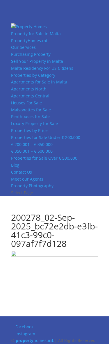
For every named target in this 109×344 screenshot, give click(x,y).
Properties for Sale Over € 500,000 (44, 158)
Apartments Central (30, 96)
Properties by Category (33, 75)
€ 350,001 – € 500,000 (32, 151)
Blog (15, 165)
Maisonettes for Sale (31, 110)
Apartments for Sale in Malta (39, 82)
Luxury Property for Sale (34, 123)
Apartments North (29, 89)
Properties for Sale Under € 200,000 (45, 137)
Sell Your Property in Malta (37, 61)
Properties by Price (29, 130)
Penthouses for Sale (30, 116)
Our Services (23, 47)
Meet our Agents (27, 179)
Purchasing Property (31, 54)
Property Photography (32, 185)
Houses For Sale (26, 103)
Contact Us (21, 172)
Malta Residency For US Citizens (42, 68)
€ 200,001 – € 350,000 (32, 144)
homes (34, 340)
